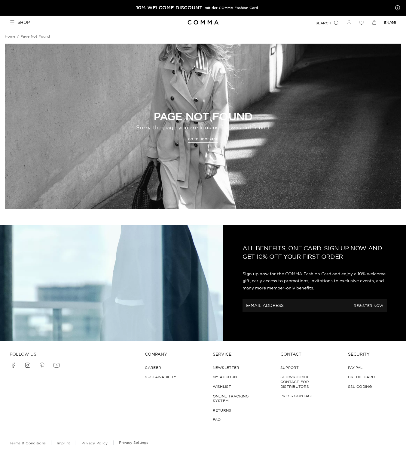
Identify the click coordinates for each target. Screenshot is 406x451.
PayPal (355, 367)
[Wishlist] (361, 22)
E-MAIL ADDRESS (265, 305)
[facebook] (13, 365)
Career (153, 367)
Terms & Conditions (28, 443)
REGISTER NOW (368, 305)
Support (289, 367)
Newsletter (226, 367)
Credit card (361, 377)
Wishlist (222, 386)
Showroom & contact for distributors (294, 381)
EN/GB (390, 22)
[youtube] (56, 365)
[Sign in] (349, 22)
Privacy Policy (94, 443)
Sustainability (160, 377)
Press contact (296, 396)
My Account (226, 377)
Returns (222, 410)
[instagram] (27, 365)
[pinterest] (42, 365)
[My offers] (396, 7)
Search (323, 23)
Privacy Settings (133, 442)
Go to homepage (203, 139)
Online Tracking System (231, 398)
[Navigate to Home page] (203, 22)
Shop (23, 22)
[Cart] (374, 22)
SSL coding (360, 386)
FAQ (217, 420)
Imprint (63, 443)
